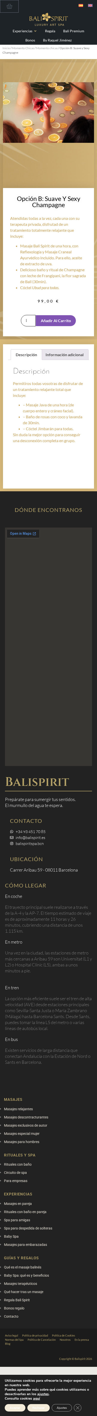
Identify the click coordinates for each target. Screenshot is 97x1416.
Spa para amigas (17, 1220)
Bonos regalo (14, 1308)
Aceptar (15, 1408)
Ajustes (62, 1408)
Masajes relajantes (18, 1109)
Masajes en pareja (18, 1204)
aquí (36, 1398)
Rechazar (38, 1408)
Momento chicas (47, 48)
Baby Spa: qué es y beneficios (26, 1275)
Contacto (11, 1316)
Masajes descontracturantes (26, 1117)
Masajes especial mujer (22, 1134)
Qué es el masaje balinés (22, 1267)
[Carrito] (9, 6)
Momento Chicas (23, 48)
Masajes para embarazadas (25, 1245)
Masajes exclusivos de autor (25, 1125)
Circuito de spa (15, 1173)
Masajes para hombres (21, 1142)
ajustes (43, 1394)
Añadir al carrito (56, 320)
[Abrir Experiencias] (35, 31)
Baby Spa (11, 1236)
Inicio (6, 48)
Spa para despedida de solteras (28, 1228)
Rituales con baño (18, 1164)
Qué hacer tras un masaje (23, 1292)
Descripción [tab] (26, 354)
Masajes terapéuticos (20, 1284)
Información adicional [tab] (65, 354)
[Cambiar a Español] (81, 5)
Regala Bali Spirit (17, 1300)
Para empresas (15, 1181)
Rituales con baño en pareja (25, 1212)
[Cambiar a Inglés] (90, 5)
